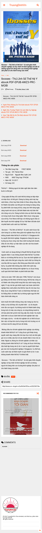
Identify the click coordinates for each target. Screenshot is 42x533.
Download (23, 145)
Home (2, 75)
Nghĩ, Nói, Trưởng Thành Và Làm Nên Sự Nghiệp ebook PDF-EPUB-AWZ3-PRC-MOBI (18, 111)
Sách (8, 75)
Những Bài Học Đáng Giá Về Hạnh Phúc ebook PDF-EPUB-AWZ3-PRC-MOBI (19, 429)
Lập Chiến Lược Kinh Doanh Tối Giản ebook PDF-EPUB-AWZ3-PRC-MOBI (18, 411)
